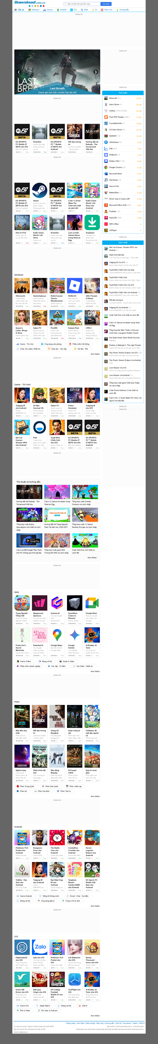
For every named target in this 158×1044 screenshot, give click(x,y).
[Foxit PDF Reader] (106, 117)
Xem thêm (95, 354)
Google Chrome (117, 167)
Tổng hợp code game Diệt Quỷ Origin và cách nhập (124, 384)
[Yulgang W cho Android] (106, 309)
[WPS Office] (106, 224)
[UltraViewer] (106, 142)
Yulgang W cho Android (120, 307)
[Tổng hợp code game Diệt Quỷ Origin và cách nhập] (106, 384)
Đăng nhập (70, 1023)
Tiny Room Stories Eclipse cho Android (125, 361)
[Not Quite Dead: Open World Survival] (106, 339)
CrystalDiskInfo (117, 123)
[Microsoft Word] (106, 173)
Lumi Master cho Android (120, 375)
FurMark (114, 211)
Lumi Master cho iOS (117, 368)
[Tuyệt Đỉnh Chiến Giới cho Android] (106, 293)
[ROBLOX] (106, 155)
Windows (18, 275)
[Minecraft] (106, 98)
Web (16, 592)
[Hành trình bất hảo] (106, 256)
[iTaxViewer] (106, 180)
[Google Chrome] (106, 167)
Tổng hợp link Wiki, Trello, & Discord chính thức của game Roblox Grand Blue (123, 331)
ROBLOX (114, 155)
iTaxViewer (115, 180)
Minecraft (115, 98)
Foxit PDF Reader (119, 117)
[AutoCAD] (106, 217)
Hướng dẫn (109, 1023)
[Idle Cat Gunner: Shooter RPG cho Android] (106, 248)
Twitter (135, 1023)
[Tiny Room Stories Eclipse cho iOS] (106, 354)
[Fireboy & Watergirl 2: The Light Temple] (106, 346)
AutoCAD (115, 218)
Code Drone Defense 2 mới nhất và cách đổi (123, 391)
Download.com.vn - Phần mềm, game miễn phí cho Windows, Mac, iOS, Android (29, 3)
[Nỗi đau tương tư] (106, 301)
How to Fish (114, 186)
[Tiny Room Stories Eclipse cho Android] (106, 361)
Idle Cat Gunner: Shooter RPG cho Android (123, 248)
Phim (16, 702)
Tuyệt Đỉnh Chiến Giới (118, 277)
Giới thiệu (80, 1023)
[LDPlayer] (106, 230)
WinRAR (114, 136)
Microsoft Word (118, 174)
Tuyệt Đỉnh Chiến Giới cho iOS (121, 285)
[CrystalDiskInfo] (106, 123)
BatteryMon (115, 192)
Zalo (113, 148)
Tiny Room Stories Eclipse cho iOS (125, 353)
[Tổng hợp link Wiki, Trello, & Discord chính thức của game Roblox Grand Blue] (106, 331)
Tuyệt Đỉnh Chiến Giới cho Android (124, 292)
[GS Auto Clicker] (106, 129)
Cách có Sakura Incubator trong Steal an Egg (124, 324)
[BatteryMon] (106, 192)
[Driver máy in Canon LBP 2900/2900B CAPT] (106, 199)
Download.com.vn (126, 1026)
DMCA (142, 1023)
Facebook (127, 1023)
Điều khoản (90, 1023)
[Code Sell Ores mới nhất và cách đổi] (106, 316)
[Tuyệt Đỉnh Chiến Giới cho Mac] (106, 271)
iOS (16, 936)
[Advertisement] (79, 33)
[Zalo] (106, 148)
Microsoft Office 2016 (120, 206)
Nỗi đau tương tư (116, 300)
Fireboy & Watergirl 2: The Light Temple (125, 345)
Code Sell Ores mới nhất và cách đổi (124, 315)
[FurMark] (106, 211)
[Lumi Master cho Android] (106, 376)
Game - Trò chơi (22, 384)
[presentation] (18, 71)
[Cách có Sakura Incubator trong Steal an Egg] (106, 324)
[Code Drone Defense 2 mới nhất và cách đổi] (106, 391)
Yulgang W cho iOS (118, 262)
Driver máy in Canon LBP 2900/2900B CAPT (119, 200)
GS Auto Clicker (117, 130)
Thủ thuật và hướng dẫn (28, 482)
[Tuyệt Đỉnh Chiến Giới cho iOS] (106, 286)
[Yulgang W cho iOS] (106, 263)
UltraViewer (115, 142)
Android (18, 827)
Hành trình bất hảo (116, 255)
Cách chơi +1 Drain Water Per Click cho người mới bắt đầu (125, 399)
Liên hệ (118, 1023)
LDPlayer (113, 230)
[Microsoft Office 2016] (106, 205)
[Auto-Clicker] (106, 104)
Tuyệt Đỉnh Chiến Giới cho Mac (122, 270)
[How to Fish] (106, 186)
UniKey (118, 112)
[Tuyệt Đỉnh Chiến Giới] (106, 278)
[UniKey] (106, 111)
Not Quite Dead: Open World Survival (124, 339)
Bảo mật (100, 1023)
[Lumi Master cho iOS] (106, 369)
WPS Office (114, 224)
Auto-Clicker (115, 104)
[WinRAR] (106, 136)
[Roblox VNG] (106, 161)
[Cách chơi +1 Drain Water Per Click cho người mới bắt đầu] (106, 399)
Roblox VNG (116, 161)
